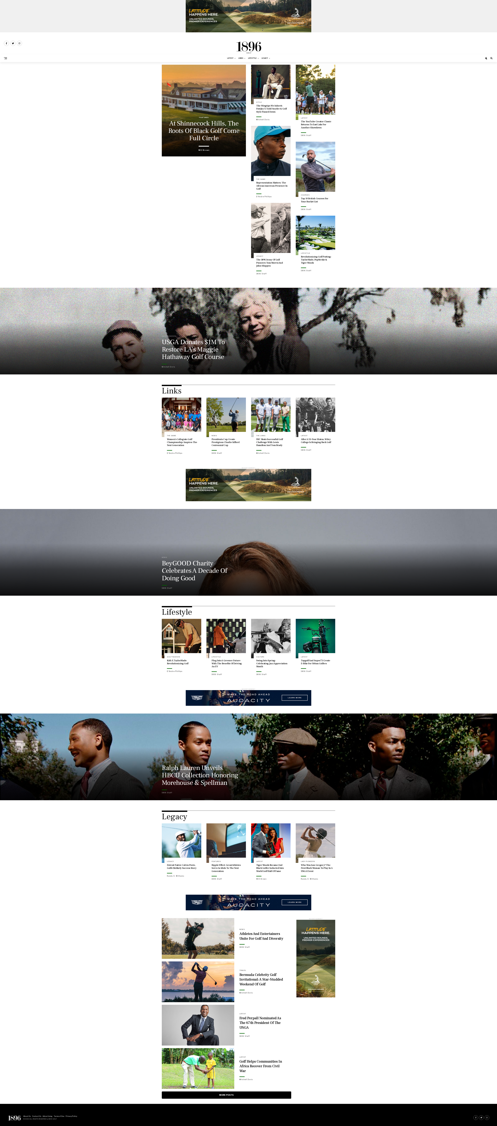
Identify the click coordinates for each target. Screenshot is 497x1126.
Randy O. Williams (175, 876)
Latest (230, 58)
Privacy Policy (71, 1116)
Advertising (47, 1116)
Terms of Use (59, 1116)
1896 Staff (306, 135)
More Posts (226, 1095)
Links (240, 58)
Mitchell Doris (263, 120)
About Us (27, 1116)
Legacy (265, 58)
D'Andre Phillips (264, 197)
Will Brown (203, 150)
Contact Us (36, 1116)
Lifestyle (252, 58)
